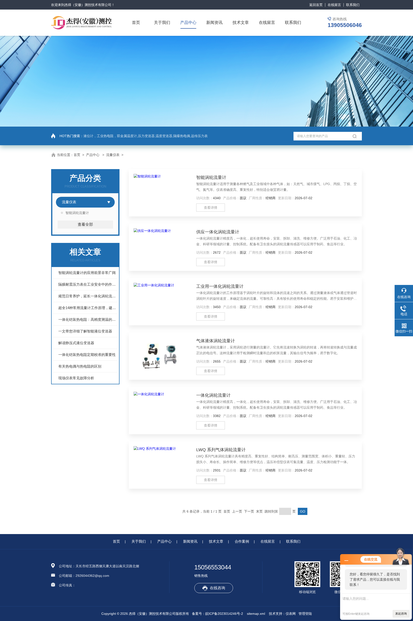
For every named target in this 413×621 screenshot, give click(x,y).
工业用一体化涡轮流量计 (220, 286)
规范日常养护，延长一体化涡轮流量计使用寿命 (87, 296)
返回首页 (316, 5)
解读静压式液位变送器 (76, 343)
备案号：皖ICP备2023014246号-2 (217, 614)
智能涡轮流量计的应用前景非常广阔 (87, 273)
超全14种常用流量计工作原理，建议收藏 (87, 308)
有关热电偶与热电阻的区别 (79, 366)
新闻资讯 (214, 22)
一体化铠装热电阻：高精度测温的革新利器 (87, 319)
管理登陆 (305, 614)
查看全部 (85, 224)
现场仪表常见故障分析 (76, 378)
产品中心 (188, 22)
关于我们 (162, 22)
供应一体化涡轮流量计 (217, 232)
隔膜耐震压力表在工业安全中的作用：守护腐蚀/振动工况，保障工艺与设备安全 (87, 284)
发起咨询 (401, 613)
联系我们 (352, 5)
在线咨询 (217, 588)
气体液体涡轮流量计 (215, 340)
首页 (136, 22)
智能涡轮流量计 (77, 213)
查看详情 (210, 207)
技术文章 (241, 22)
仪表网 (291, 614)
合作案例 (242, 541)
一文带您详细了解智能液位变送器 (85, 331)
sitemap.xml (256, 614)
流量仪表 (113, 155)
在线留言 (334, 5)
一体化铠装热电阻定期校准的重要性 (87, 355)
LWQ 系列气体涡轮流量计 (221, 449)
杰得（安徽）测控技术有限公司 (88, 5)
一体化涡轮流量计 (213, 395)
